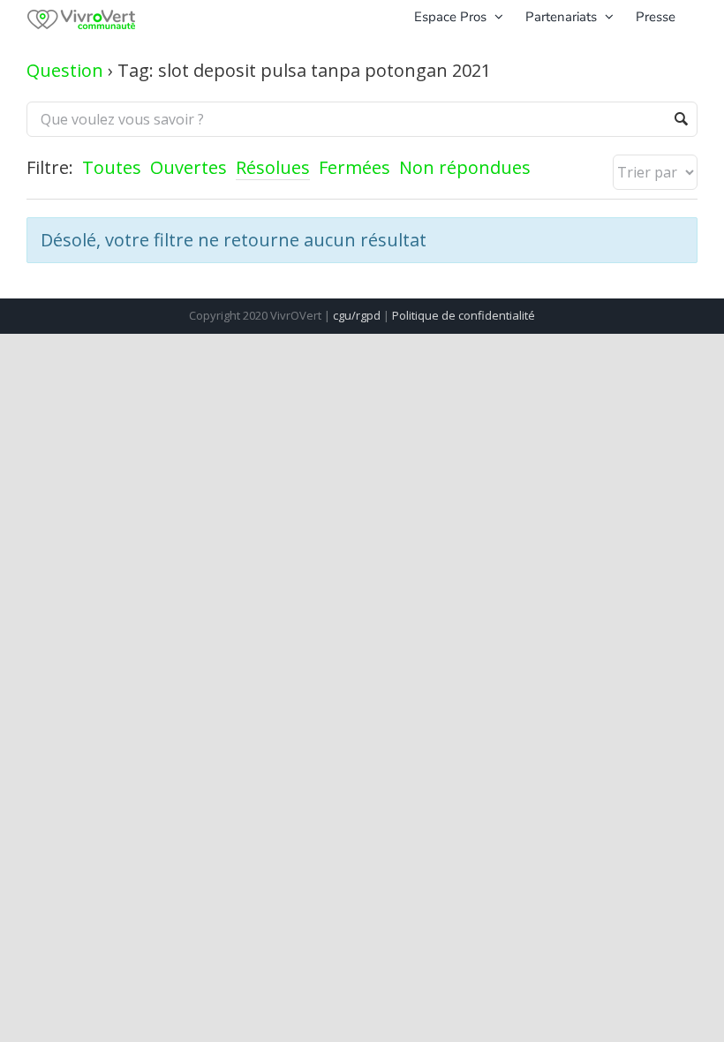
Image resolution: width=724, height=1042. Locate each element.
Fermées (354, 167)
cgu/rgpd (357, 315)
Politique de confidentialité (463, 315)
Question (64, 70)
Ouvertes (188, 167)
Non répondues (465, 167)
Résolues (273, 167)
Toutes (111, 167)
